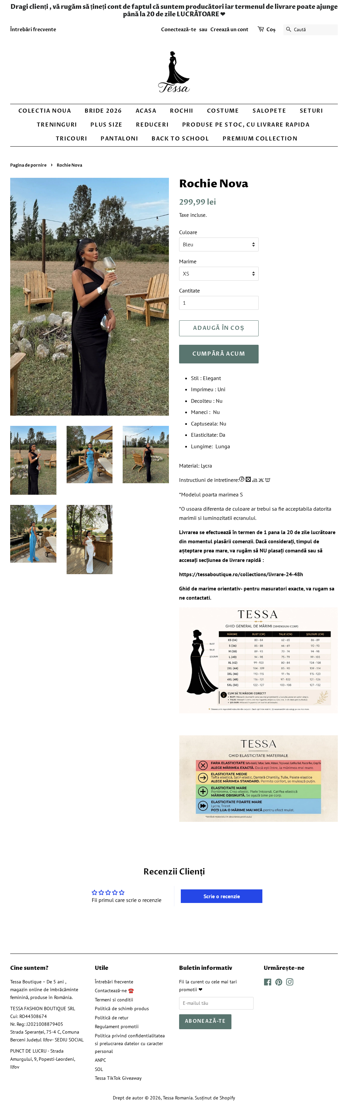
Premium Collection (260, 139)
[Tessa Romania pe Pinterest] (278, 983)
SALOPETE (269, 111)
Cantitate (189, 290)
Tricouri (71, 139)
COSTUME (223, 111)
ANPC (100, 1060)
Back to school (180, 139)
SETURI (311, 111)
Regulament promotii (117, 1026)
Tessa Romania (178, 1098)
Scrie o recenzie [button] (222, 896)
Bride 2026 (103, 111)
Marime (187, 261)
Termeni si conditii (114, 1000)
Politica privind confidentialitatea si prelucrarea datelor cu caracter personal (130, 1043)
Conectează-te (178, 29)
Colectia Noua (44, 111)
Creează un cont (229, 29)
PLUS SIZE (106, 125)
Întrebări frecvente (33, 29)
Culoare (188, 232)
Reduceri (152, 125)
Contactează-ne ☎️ (114, 990)
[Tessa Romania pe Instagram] (289, 983)
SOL (99, 1069)
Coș (271, 29)
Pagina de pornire (28, 165)
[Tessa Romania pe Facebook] (268, 983)
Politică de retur (111, 1018)
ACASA (146, 111)
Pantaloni (119, 139)
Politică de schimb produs (122, 1008)
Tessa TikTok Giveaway (118, 1078)
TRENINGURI (57, 125)
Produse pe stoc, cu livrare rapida (246, 125)
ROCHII (181, 111)
